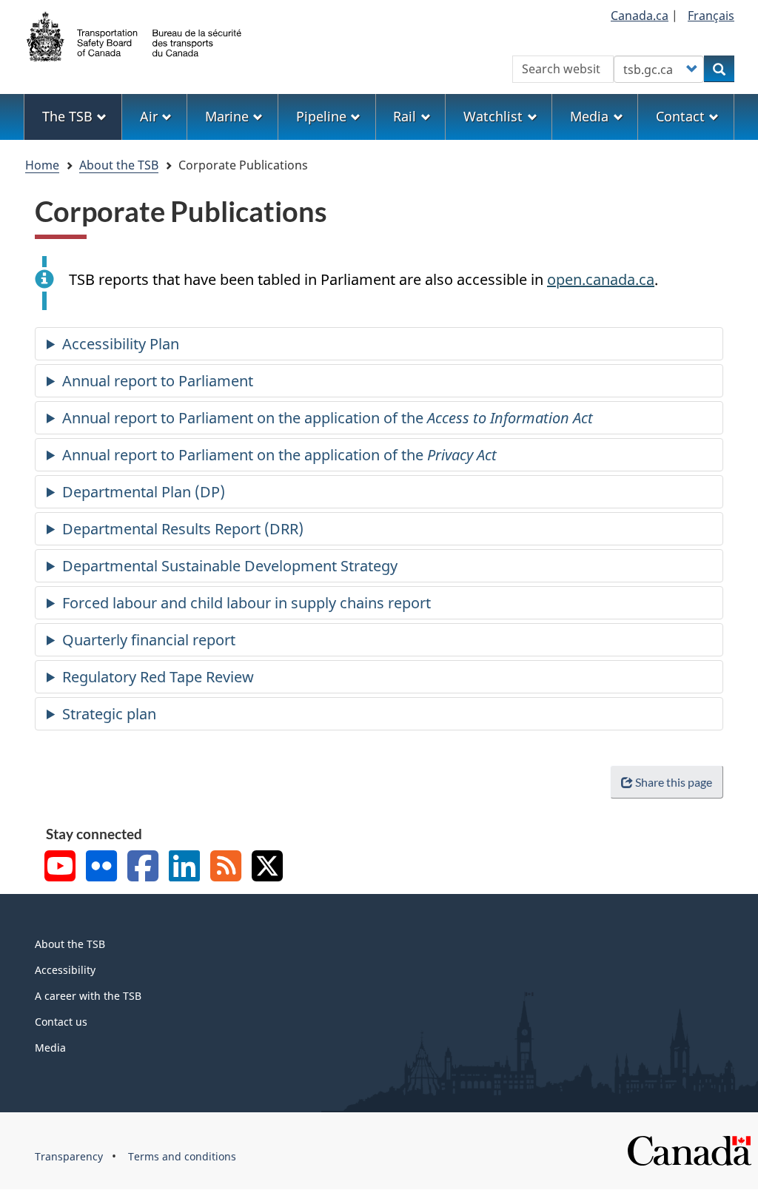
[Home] (135, 35)
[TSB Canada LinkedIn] (184, 867)
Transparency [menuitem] (69, 1156)
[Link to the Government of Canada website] (689, 1150)
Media (50, 1048)
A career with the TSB (88, 996)
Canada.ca (639, 15)
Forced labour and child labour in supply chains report (246, 603)
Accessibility (65, 970)
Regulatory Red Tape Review (158, 677)
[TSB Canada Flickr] (101, 867)
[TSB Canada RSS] (225, 867)
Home (42, 165)
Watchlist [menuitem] (493, 116)
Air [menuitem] (149, 116)
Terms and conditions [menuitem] (182, 1156)
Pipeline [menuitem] (321, 116)
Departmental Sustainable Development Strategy (230, 566)
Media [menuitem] (589, 116)
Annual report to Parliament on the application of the (327, 418)
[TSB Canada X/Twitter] (267, 867)
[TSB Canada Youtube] (60, 867)
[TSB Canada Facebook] (142, 867)
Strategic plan (109, 714)
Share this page (673, 782)
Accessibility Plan (120, 344)
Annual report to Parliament (157, 381)
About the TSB (118, 165)
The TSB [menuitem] (67, 116)
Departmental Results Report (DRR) (182, 529)
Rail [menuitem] (404, 116)
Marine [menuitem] (227, 116)
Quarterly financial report (148, 640)
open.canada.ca (600, 279)
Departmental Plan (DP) (143, 492)
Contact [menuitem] (680, 116)
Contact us (61, 1022)
